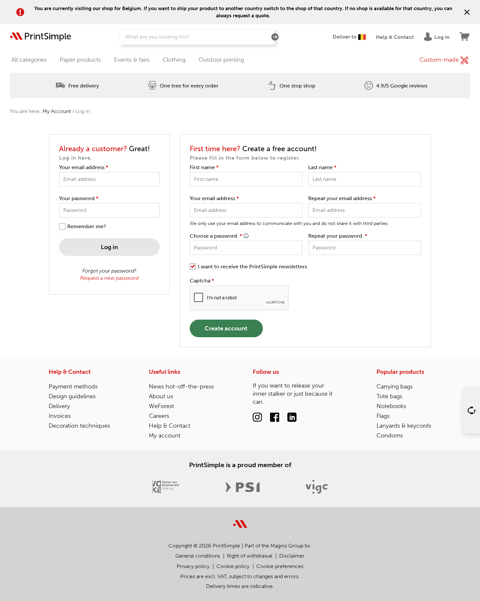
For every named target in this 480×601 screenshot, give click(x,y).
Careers (159, 415)
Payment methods (73, 386)
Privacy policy (193, 566)
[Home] (41, 37)
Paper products (80, 59)
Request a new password (109, 278)
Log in (109, 247)
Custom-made (440, 59)
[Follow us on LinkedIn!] (291, 417)
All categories (29, 59)
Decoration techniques (79, 425)
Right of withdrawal (249, 556)
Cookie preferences (279, 566)
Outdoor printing (221, 59)
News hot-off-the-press (181, 386)
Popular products (400, 371)
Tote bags (389, 396)
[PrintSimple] (240, 520)
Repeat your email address (342, 198)
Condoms (389, 435)
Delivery (59, 406)
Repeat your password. (337, 236)
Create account (226, 328)
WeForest (161, 406)
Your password (78, 198)
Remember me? (86, 226)
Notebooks (391, 406)
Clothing (174, 59)
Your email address (83, 167)
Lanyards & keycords (403, 425)
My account (165, 435)
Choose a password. (216, 236)
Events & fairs (132, 59)
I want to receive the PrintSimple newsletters (252, 266)
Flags (383, 415)
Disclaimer (292, 556)
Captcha (202, 280)
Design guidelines (72, 396)
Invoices (60, 415)
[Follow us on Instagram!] (257, 417)
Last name (322, 167)
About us (161, 396)
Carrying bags (394, 386)
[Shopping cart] (464, 37)
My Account (56, 111)
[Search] (275, 37)
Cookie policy (232, 566)
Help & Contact (70, 371)
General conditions (197, 556)
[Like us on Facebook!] (274, 417)
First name (204, 167)
